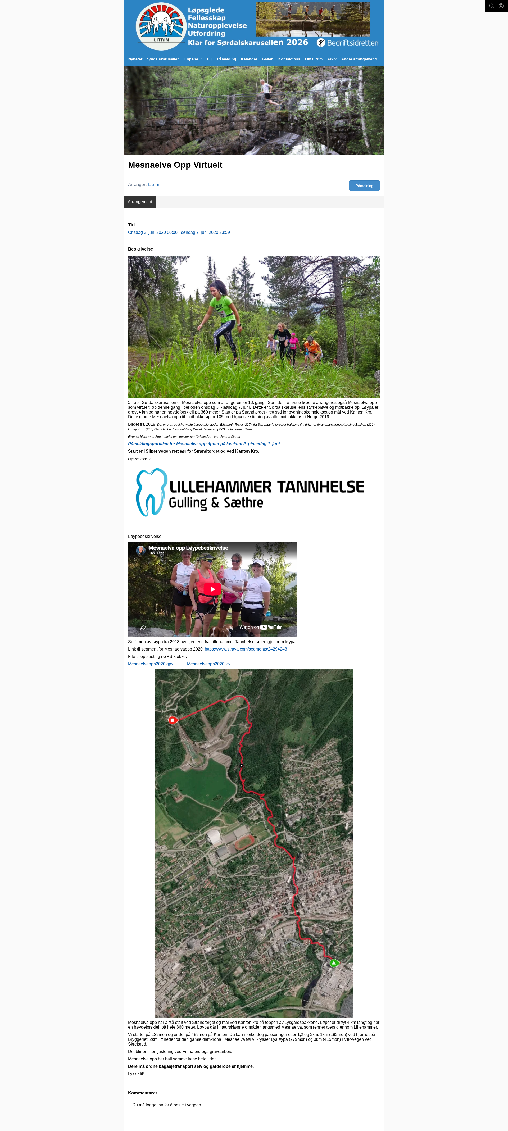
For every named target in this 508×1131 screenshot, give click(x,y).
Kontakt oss (289, 59)
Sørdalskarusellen (163, 59)
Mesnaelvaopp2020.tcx (209, 664)
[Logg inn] (501, 6)
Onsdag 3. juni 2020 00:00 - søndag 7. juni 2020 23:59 (179, 232)
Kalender (249, 59)
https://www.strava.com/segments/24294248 (246, 649)
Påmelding (226, 59)
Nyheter (135, 59)
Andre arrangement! (359, 59)
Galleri (268, 59)
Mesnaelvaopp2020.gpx (150, 664)
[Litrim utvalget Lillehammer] (254, 26)
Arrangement (140, 201)
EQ (209, 59)
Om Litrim (314, 59)
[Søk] (491, 6)
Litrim (153, 184)
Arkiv (332, 59)
